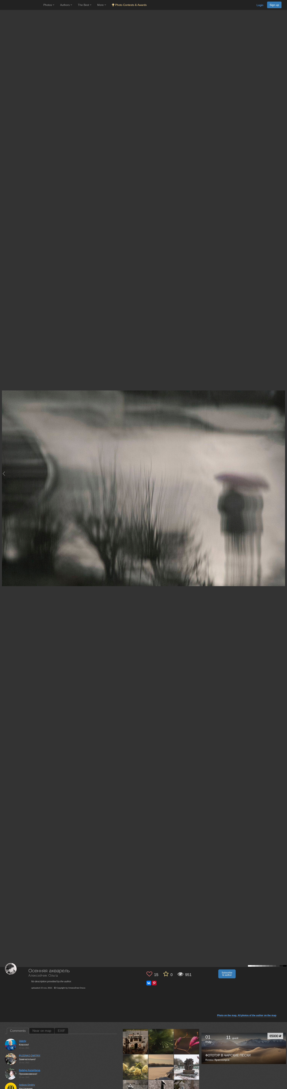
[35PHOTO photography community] (21, 5)
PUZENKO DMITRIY (29, 1055)
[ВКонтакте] (148, 983)
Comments (18, 1031)
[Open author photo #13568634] (161, 1041)
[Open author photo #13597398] (135, 1041)
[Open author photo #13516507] (186, 1041)
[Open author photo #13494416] (135, 1067)
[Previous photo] (3, 473)
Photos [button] (48, 5)
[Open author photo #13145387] (161, 1067)
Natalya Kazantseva (29, 1070)
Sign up (274, 5)
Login (260, 5)
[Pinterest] (154, 983)
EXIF (61, 1031)
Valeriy (22, 1041)
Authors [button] (65, 5)
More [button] (100, 5)
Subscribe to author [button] (227, 973)
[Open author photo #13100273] (186, 1067)
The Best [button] (84, 5)
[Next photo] (283, 473)
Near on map (41, 1031)
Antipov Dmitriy (27, 1085)
